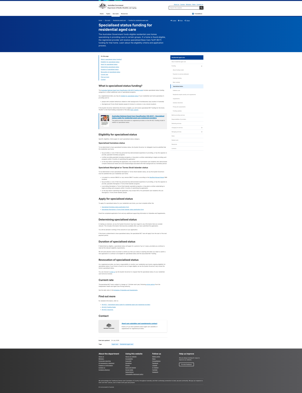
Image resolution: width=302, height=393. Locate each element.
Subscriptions (129, 372)
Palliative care (176, 90)
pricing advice (150, 284)
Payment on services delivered (181, 74)
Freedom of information (106, 365)
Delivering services (176, 123)
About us (176, 4)
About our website (130, 356)
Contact (103, 79)
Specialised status (178, 86)
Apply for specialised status (109, 64)
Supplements (176, 98)
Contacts (174, 148)
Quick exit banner (130, 367)
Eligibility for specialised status (110, 62)
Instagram (155, 372)
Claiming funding (177, 78)
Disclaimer (128, 363)
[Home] (117, 6)
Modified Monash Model (157, 177)
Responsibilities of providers (179, 119)
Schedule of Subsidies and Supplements (125, 290)
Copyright (128, 361)
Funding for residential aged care (138, 20)
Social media (129, 370)
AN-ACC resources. (107, 309)
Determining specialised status (110, 67)
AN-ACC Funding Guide (109, 307)
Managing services (176, 131)
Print (181, 20)
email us (112, 272)
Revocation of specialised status (110, 72)
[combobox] (184, 8)
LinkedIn (154, 365)
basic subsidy (134, 110)
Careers (182, 4)
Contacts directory (104, 370)
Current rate (104, 74)
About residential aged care (179, 61)
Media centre (156, 356)
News (194, 4)
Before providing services (178, 115)
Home (102, 13)
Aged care (115, 344)
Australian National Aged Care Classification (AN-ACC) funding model (122, 90)
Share (188, 20)
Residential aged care (119, 20)
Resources (124, 13)
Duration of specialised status (110, 69)
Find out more (105, 77)
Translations (198, 13)
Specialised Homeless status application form (115, 207)
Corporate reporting (105, 361)
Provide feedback (186, 364)
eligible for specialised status (129, 96)
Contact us (200, 4)
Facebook (155, 363)
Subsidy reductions (178, 102)
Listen (174, 20)
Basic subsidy (176, 82)
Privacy (127, 365)
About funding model (178, 70)
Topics (108, 13)
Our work (116, 13)
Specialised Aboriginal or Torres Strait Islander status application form (123, 209)
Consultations (156, 361)
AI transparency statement (106, 363)
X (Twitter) (155, 367)
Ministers (188, 4)
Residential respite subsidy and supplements (184, 94)
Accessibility (129, 359)
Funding (174, 66)
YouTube (154, 370)
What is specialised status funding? (111, 59)
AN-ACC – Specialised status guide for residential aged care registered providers (126, 304)
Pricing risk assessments (179, 106)
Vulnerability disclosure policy (134, 374)
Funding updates (177, 111)
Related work (175, 140)
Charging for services (177, 127)
